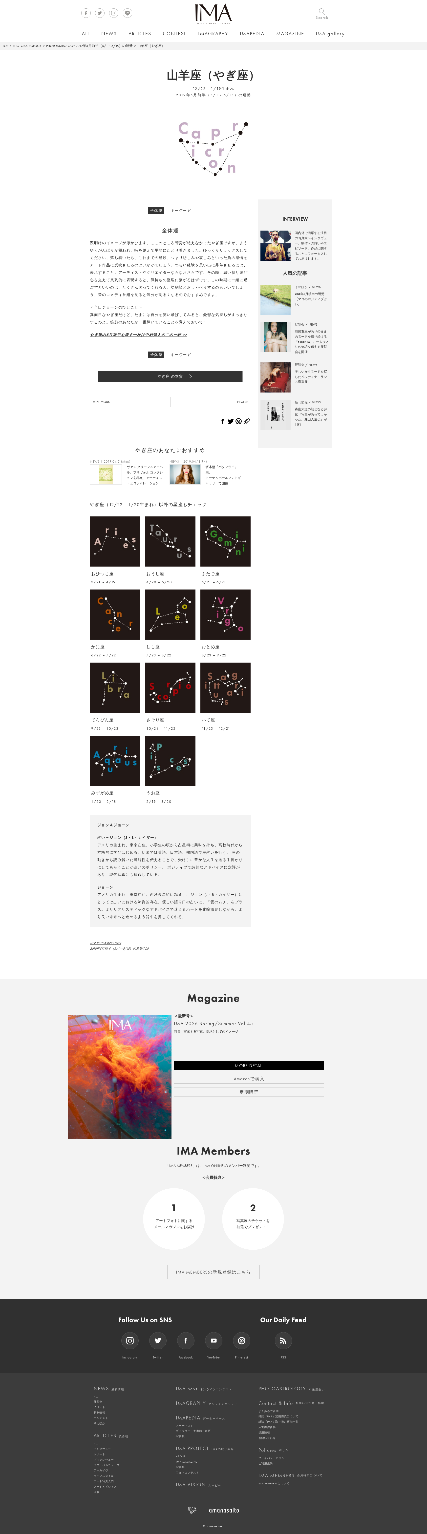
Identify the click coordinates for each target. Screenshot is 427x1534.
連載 (96, 1492)
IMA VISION (198, 1484)
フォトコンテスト (187, 1472)
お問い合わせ (267, 1438)
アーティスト (184, 1425)
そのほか (99, 1423)
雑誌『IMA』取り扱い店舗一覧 (278, 1421)
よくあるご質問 (268, 1411)
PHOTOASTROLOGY (27, 45)
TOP (5, 45)
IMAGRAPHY (208, 1403)
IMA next (204, 1388)
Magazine (213, 998)
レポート (99, 1454)
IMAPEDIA (200, 1418)
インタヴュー (102, 1449)
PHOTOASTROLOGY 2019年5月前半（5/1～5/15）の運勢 (89, 45)
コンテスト (101, 1418)
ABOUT (180, 1456)
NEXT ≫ (242, 402)
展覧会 (98, 1401)
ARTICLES (111, 1435)
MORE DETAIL (249, 1065)
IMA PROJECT (205, 1448)
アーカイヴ (101, 1470)
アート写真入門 (104, 1481)
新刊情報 (99, 1412)
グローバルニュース (107, 1465)
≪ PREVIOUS (101, 402)
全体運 (156, 210)
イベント (99, 1407)
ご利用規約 (265, 1463)
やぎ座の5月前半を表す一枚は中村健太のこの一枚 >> (138, 334)
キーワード (181, 210)
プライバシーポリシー (272, 1458)
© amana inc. (213, 1526)
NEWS (109, 1388)
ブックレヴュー (104, 1459)
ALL (96, 1396)
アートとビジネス (105, 1486)
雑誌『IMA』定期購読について (278, 1416)
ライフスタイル (104, 1475)
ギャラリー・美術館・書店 (193, 1431)
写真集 (180, 1436)
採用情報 (264, 1432)
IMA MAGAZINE (186, 1461)
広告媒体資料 (267, 1427)
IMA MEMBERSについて (273, 1483)
